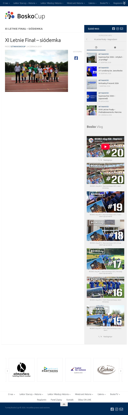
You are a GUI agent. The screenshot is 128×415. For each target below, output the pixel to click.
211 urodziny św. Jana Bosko (110, 71)
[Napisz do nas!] (121, 28)
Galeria (91, 3)
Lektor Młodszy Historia (51, 3)
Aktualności (103, 54)
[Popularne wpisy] (115, 47)
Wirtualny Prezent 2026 (108, 83)
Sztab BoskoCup (18, 47)
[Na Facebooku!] (113, 28)
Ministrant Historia (75, 3)
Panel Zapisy (56, 400)
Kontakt (70, 400)
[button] (108, 160)
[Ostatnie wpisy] (96, 47)
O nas (5, 3)
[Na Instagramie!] (117, 28)
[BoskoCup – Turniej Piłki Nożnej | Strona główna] (25, 15)
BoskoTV (104, 3)
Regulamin (118, 3)
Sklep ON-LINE (84, 400)
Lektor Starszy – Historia (24, 3)
